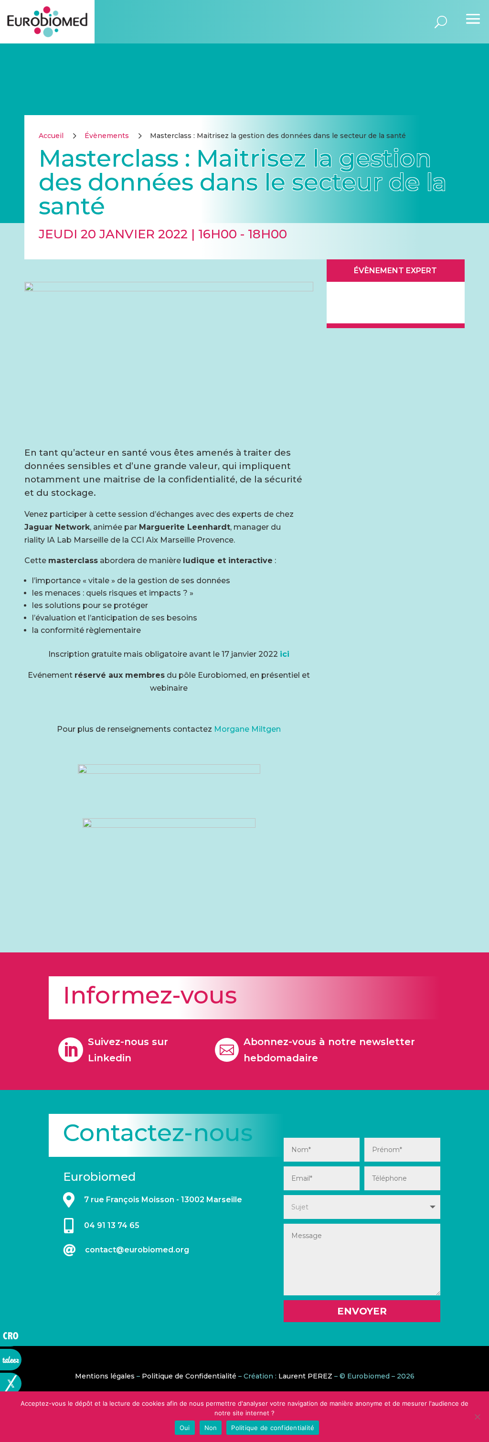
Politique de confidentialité (272, 1427)
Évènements (107, 135)
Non (210, 1427)
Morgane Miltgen (247, 729)
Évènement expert (395, 270)
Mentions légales (105, 1376)
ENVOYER (362, 1311)
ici (284, 654)
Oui (185, 1427)
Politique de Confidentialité (189, 1376)
